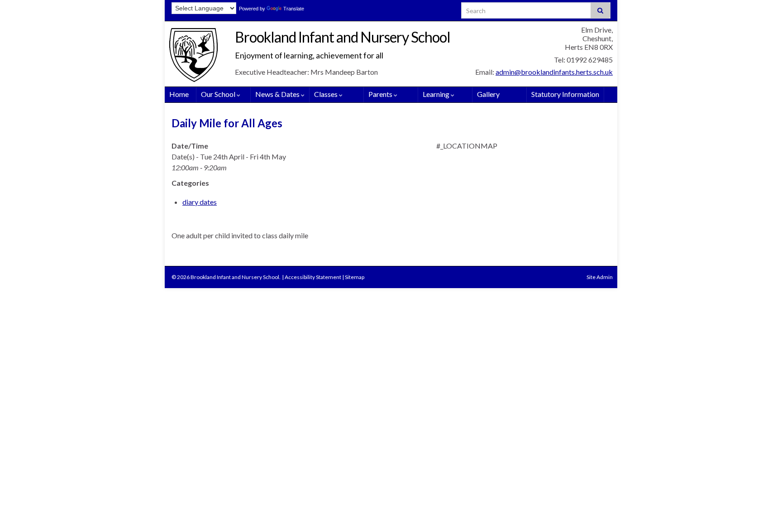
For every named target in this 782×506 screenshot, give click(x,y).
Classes (326, 94)
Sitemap (354, 277)
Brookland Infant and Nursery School (342, 37)
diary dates (199, 202)
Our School (219, 94)
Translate (293, 8)
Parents (381, 94)
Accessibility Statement (313, 277)
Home (179, 94)
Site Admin (599, 277)
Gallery (488, 94)
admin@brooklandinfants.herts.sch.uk (554, 71)
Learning (437, 94)
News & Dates (278, 94)
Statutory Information (565, 94)
